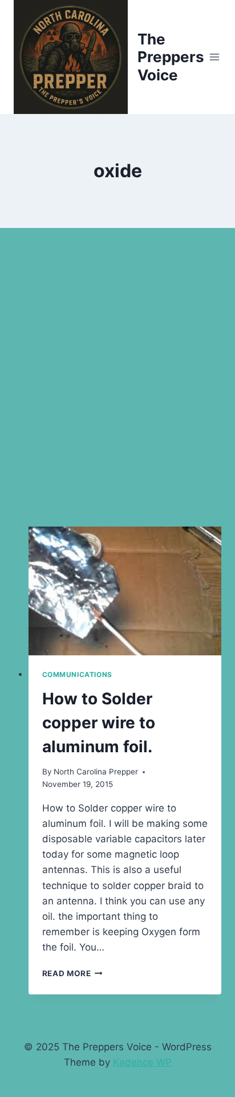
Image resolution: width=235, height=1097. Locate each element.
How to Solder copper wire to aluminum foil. (98, 722)
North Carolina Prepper (96, 771)
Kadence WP (142, 1062)
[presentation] (125, 591)
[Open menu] (214, 57)
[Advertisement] (117, 391)
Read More (72, 973)
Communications (77, 674)
